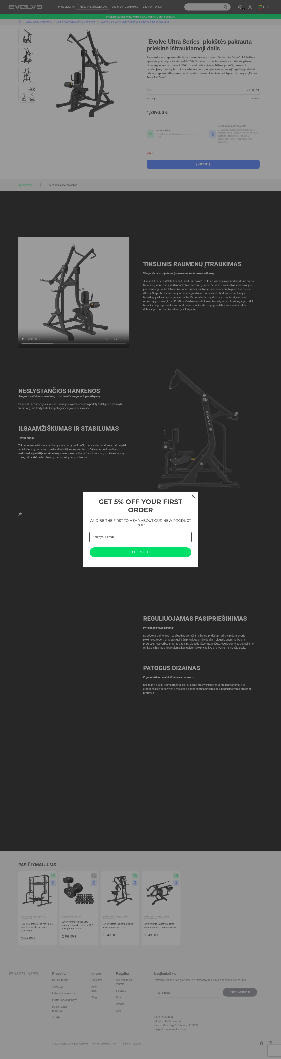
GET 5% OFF (140, 552)
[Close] (193, 496)
